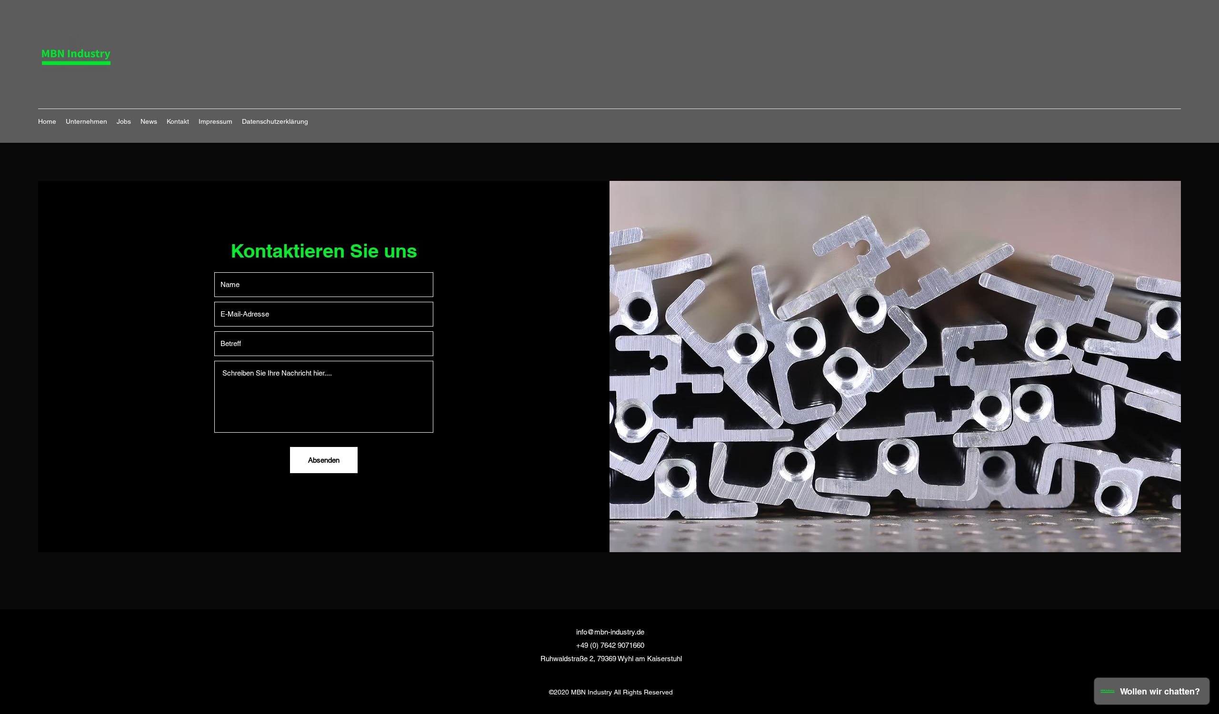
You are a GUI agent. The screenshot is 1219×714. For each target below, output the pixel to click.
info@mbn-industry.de (610, 632)
